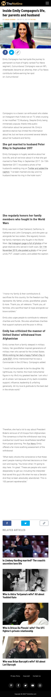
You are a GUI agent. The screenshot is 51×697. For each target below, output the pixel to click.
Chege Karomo (10, 19)
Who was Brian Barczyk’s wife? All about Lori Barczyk (24, 663)
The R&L (33, 19)
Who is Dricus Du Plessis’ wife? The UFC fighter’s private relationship (24, 629)
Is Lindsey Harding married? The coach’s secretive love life (24, 562)
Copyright (26, 676)
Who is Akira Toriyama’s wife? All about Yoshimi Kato (23, 596)
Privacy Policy (15, 676)
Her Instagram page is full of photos (24, 243)
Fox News (31, 443)
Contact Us (37, 676)
